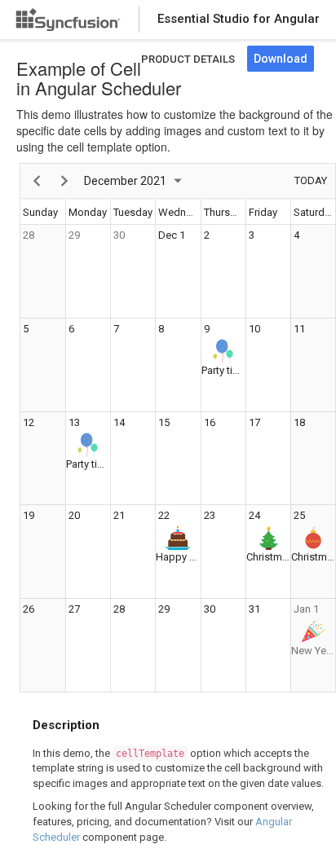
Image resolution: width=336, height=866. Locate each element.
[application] (178, 427)
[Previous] (37, 181)
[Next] (65, 181)
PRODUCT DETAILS (188, 59)
